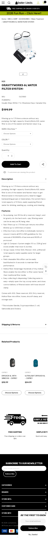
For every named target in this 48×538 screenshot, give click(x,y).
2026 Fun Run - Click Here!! (24, 13)
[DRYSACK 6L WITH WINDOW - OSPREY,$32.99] (12, 358)
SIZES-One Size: (9, 129)
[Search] (8, 3)
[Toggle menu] (3, 3)
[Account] (38, 3)
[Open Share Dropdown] (43, 164)
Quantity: (6, 150)
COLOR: (5, 140)
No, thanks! (33, 534)
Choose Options (11, 393)
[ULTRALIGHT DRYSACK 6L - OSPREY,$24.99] (35, 358)
